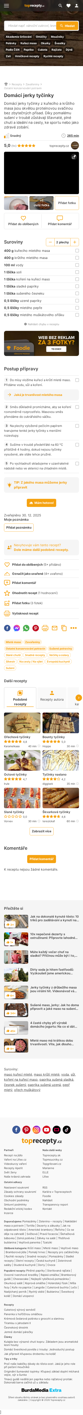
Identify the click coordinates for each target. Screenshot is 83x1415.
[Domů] (6, 84)
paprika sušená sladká (56, 1079)
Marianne (48, 1168)
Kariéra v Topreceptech (57, 1191)
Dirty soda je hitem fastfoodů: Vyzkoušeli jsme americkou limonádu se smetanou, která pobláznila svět (52, 975)
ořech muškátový (27, 1090)
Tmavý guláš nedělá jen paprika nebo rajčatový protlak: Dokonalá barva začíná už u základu (38, 1381)
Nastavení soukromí (16, 1187)
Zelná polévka (25, 1238)
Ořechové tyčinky (17, 737)
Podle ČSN (13, 49)
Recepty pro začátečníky (63, 1252)
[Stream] (57, 1130)
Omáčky (41, 36)
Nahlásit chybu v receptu (43, 324)
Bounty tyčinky (54, 737)
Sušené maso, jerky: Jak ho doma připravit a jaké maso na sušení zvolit (54, 1008)
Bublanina (53, 1291)
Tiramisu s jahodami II (17, 1323)
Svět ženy (10, 1172)
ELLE (46, 1172)
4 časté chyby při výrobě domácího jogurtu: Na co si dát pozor (52, 1026)
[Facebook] (16, 1130)
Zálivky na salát (46, 1238)
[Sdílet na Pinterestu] (35, 628)
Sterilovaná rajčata (58, 1270)
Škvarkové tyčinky (56, 812)
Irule (6, 783)
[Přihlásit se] (78, 5)
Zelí (8, 56)
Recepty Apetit (13, 1168)
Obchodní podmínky (16, 1200)
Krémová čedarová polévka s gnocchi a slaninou (34, 1318)
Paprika (29, 49)
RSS (45, 1187)
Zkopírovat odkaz (64, 628)
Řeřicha (59, 1229)
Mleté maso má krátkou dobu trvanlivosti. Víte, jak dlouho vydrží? (51, 1044)
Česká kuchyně (45, 1260)
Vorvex (8, 821)
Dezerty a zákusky (48, 1225)
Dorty (41, 1264)
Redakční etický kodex (18, 1208)
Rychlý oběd (36, 1291)
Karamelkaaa (12, 746)
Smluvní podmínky (15, 1204)
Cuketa (42, 49)
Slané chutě (13, 655)
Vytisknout (45, 628)
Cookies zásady (14, 1196)
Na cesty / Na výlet (31, 661)
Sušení (10, 668)
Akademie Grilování (19, 36)
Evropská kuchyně (58, 661)
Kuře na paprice (22, 1287)
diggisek (48, 783)
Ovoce (51, 1264)
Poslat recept (54, 628)
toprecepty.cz (59, 146)
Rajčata (57, 49)
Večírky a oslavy (59, 655)
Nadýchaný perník (15, 1291)
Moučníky (57, 36)
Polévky (11, 43)
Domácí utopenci (23, 1295)
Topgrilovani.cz (52, 1163)
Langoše (39, 1287)
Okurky (45, 43)
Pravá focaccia (49, 1233)
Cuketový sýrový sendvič (19, 1309)
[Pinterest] (26, 1130)
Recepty (17, 84)
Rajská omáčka (50, 1274)
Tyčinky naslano (54, 774)
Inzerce (8, 1213)
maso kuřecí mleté (18, 1074)
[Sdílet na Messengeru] (16, 628)
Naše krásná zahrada (17, 1176)
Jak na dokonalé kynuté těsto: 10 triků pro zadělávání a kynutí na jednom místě (54, 920)
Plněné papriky (35, 1270)
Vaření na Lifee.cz (15, 1159)
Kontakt (47, 1208)
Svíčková (32, 1233)
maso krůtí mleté (46, 1074)
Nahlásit (48, 1200)
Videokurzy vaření (15, 1163)
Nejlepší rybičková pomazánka (50, 1278)
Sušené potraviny (60, 648)
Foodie (47, 1196)
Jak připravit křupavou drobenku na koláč (30, 1353)
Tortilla (30, 1225)
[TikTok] (67, 1130)
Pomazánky (29, 1221)
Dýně (69, 49)
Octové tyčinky (15, 774)
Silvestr (10, 661)
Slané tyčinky (14, 812)
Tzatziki (47, 1242)
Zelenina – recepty (50, 1221)
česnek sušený (15, 1085)
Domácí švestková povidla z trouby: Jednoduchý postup (39, 1349)
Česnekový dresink (16, 1327)
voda (65, 1074)
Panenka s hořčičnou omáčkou (23, 1314)
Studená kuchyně (25, 1264)
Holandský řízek (58, 1283)
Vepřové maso (69, 1248)
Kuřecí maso (29, 43)
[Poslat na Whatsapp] (26, 628)
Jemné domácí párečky (18, 1332)
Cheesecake (21, 1278)
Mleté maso (13, 642)
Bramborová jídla (16, 1252)
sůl (73, 1074)
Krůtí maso (34, 1248)
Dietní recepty (25, 1260)
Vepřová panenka (29, 1242)
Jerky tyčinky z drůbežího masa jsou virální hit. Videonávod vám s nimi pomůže (53, 991)
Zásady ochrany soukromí (20, 1191)
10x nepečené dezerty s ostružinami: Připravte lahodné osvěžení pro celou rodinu (52, 937)
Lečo (74, 1287)
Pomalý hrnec (37, 1252)
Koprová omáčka (35, 1283)
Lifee (46, 1176)
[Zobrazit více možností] (73, 628)
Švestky (60, 43)
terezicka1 (49, 821)
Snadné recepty (35, 655)
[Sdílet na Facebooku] (7, 628)
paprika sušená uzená (44, 1085)
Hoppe (47, 746)
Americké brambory (40, 1229)
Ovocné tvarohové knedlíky (21, 1274)
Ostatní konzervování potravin (23, 88)
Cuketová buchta (57, 1287)
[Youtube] (47, 1130)
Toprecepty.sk (51, 1155)
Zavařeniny (32, 84)
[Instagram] (36, 1130)
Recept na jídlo (13, 1155)
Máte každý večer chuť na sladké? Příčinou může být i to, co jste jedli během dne (52, 955)
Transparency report (55, 1204)
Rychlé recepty (53, 56)
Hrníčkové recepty (27, 56)
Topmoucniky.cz (53, 1159)
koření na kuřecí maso (21, 1079)
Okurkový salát (13, 1283)
